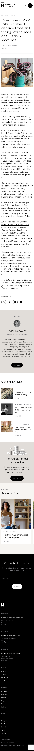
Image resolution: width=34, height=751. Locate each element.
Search (25, 5)
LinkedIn (15, 302)
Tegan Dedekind (12, 45)
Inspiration (18, 404)
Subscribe (17, 587)
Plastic (12, 15)
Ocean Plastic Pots (16, 133)
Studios (3, 674)
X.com (3, 302)
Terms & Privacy (5, 739)
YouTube (3, 733)
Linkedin (3, 727)
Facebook (21, 302)
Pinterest (9, 302)
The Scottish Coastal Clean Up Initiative (14, 231)
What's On (4, 678)
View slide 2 (17, 549)
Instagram (4, 721)
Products (18, 422)
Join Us (3, 681)
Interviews (27, 404)
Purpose (3, 671)
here (16, 288)
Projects (18, 389)
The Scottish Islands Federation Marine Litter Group (15, 224)
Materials (4, 15)
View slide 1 (11, 549)
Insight (3, 701)
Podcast (3, 707)
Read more (17, 365)
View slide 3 (22, 549)
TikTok (3, 730)
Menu (30, 5)
